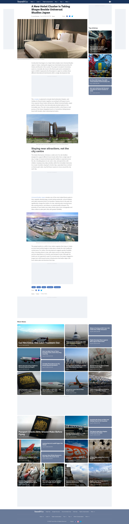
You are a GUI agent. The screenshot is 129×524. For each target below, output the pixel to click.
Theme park (57, 287)
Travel (38, 287)
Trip (56, 1)
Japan (33, 287)
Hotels (44, 287)
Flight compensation (48, 1)
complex (36, 99)
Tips (61, 1)
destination (50, 287)
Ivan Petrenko (36, 16)
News (32, 1)
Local (38, 1)
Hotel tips (75, 511)
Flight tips (48, 511)
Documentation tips (66, 511)
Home (32, 293)
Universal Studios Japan (38, 197)
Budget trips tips (56, 511)
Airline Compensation (79, 516)
